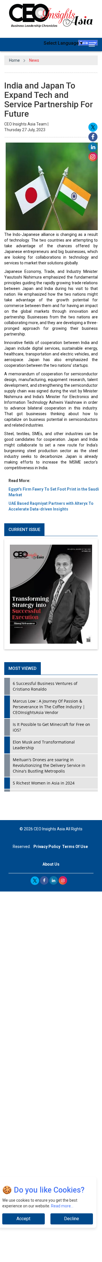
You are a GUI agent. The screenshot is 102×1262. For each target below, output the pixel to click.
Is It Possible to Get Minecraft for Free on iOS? (51, 727)
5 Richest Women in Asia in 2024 (44, 783)
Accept (23, 1218)
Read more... (62, 1206)
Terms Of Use (75, 846)
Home (14, 60)
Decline (71, 1218)
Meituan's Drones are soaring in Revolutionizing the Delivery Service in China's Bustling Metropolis (49, 765)
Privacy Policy (46, 846)
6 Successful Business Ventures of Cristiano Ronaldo (45, 686)
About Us (51, 864)
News (34, 60)
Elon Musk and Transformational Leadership (44, 744)
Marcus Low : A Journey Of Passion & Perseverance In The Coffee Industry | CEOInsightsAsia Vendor (49, 706)
